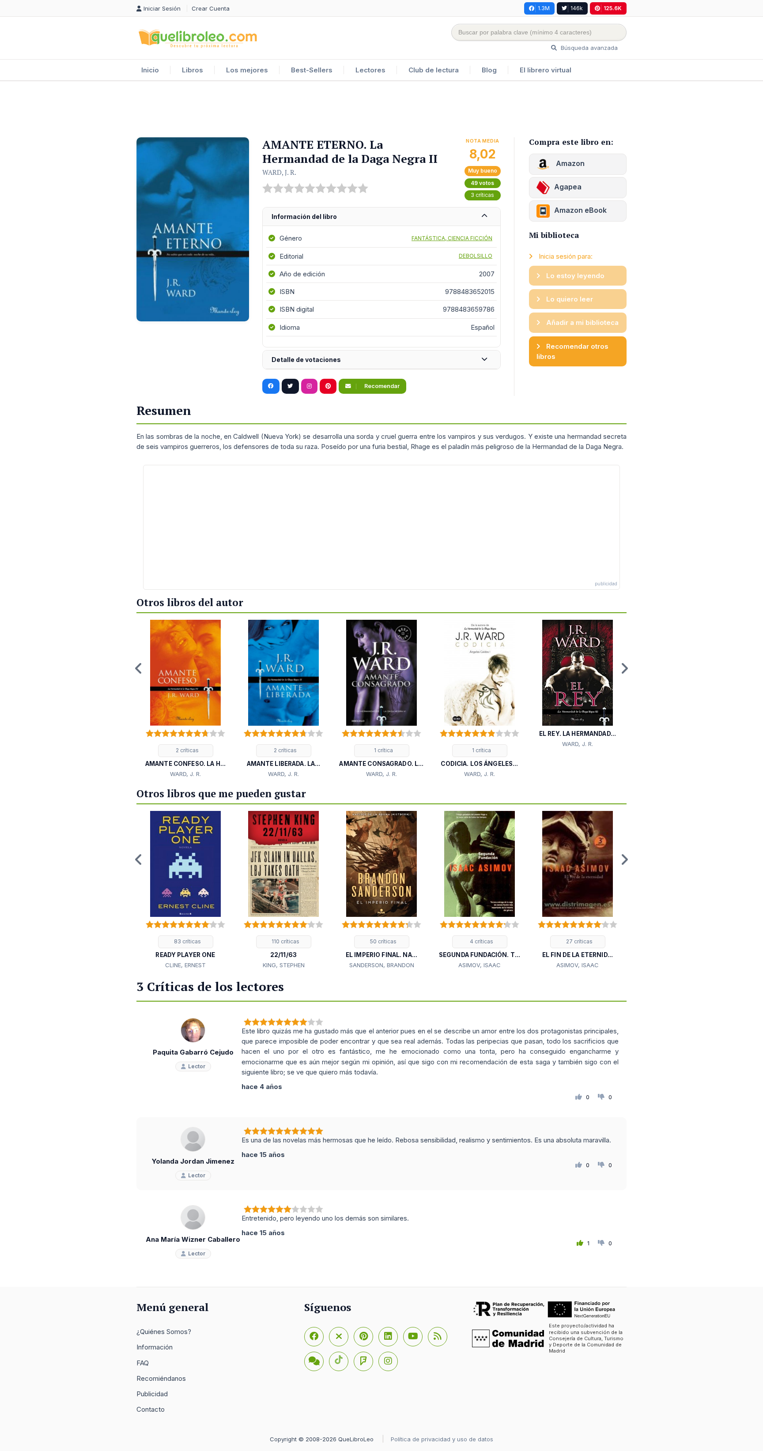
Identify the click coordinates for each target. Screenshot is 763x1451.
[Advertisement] (381, 110)
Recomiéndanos (161, 1378)
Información (154, 1347)
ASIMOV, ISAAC (479, 965)
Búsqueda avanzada (588, 47)
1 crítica (383, 750)
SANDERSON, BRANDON (381, 965)
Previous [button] (138, 668)
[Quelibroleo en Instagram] (309, 386)
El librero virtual (545, 70)
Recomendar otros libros (572, 351)
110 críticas (284, 941)
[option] (185, 699)
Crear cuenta (211, 8)
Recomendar (381, 386)
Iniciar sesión (163, 8)
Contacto (150, 1409)
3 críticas (482, 195)
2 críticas (186, 750)
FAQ (142, 1363)
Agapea (568, 186)
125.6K (613, 8)
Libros (192, 70)
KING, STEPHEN (284, 965)
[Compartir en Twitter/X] (290, 386)
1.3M (544, 8)
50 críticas (383, 941)
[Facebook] (314, 1336)
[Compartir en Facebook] (271, 386)
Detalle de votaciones (306, 359)
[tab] (381, 216)
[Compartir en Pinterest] (328, 386)
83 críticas (187, 941)
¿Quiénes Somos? (163, 1331)
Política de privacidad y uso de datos (442, 1439)
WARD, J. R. (279, 172)
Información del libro (304, 216)
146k (576, 8)
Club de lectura (433, 70)
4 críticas (480, 941)
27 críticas (579, 941)
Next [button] (624, 668)
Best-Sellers (311, 70)
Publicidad (152, 1394)
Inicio (150, 70)
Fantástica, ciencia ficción (452, 238)
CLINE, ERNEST (185, 965)
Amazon (569, 163)
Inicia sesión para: (565, 256)
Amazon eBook (580, 210)
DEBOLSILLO (475, 256)
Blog (489, 70)
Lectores (370, 70)
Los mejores (247, 70)
